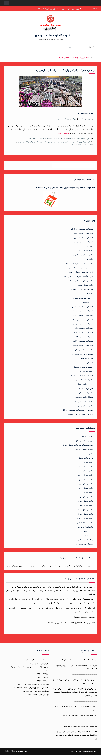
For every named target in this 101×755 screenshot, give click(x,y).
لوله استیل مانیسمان (85, 371)
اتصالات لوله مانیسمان (85, 384)
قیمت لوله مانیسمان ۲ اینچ (83, 328)
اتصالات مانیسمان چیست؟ (83, 367)
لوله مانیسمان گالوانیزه (84, 523)
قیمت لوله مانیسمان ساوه (83, 242)
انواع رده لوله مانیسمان (83, 139)
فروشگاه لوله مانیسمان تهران (50, 36)
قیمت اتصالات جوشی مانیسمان (81, 376)
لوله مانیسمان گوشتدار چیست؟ (81, 281)
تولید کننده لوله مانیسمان (84, 350)
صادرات (90, 454)
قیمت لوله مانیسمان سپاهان (83, 363)
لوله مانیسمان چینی (83, 114)
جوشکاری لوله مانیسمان (84, 397)
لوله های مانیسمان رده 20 (84, 401)
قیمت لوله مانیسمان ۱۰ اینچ (83, 341)
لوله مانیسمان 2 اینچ (86, 480)
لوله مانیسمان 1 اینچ (86, 466)
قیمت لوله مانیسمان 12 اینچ (83, 345)
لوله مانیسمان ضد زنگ (85, 285)
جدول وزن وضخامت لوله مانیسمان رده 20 (78, 410)
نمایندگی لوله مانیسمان (35, 139)
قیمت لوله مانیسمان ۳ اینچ (83, 332)
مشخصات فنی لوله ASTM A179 (81, 289)
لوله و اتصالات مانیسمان (84, 380)
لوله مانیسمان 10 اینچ (85, 471)
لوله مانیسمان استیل (85, 406)
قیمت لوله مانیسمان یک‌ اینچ (83, 324)
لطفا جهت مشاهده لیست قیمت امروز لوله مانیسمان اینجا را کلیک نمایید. (65, 187)
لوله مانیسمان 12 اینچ (85, 475)
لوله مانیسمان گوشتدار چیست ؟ (81, 255)
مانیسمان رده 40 (87, 358)
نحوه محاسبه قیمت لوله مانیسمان (81, 268)
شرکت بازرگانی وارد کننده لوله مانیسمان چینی (76, 142)
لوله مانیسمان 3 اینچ (86, 484)
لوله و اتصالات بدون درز (84, 527)
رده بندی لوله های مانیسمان (83, 298)
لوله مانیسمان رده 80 (85, 514)
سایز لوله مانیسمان (86, 393)
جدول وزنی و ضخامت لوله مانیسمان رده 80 (77, 414)
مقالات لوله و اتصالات (85, 540)
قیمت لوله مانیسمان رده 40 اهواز (81, 229)
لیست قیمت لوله (48, 139)
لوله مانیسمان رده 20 (85, 505)
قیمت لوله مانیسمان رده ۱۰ (83, 311)
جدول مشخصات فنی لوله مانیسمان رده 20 (78, 445)
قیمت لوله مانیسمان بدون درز (82, 307)
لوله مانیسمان (58, 139)
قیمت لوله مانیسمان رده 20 (83, 315)
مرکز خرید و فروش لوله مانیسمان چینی (28, 142)
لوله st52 (90, 246)
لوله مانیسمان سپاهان (85, 518)
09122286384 (89, 9)
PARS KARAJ (10, 751)
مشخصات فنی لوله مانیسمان (82, 354)
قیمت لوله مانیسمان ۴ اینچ (83, 337)
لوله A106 (89, 259)
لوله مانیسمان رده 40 (85, 510)
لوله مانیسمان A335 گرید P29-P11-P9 (79, 263)
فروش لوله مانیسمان (69, 139)
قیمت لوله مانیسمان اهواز (83, 238)
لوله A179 (89, 294)
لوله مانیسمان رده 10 (85, 501)
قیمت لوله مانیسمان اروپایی (83, 233)
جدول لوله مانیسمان (86, 389)
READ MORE (63, 133)
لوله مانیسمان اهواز (86, 497)
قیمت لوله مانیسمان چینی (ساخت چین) (51, 142)
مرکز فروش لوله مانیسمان (67, 119)
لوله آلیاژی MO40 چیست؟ (83, 251)
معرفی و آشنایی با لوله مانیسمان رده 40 (78, 276)
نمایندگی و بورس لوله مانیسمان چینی (82, 145)
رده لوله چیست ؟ (87, 302)
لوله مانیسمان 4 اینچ (86, 488)
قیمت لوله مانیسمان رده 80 (83, 320)
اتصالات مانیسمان (86, 436)
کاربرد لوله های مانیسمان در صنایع (81, 272)
